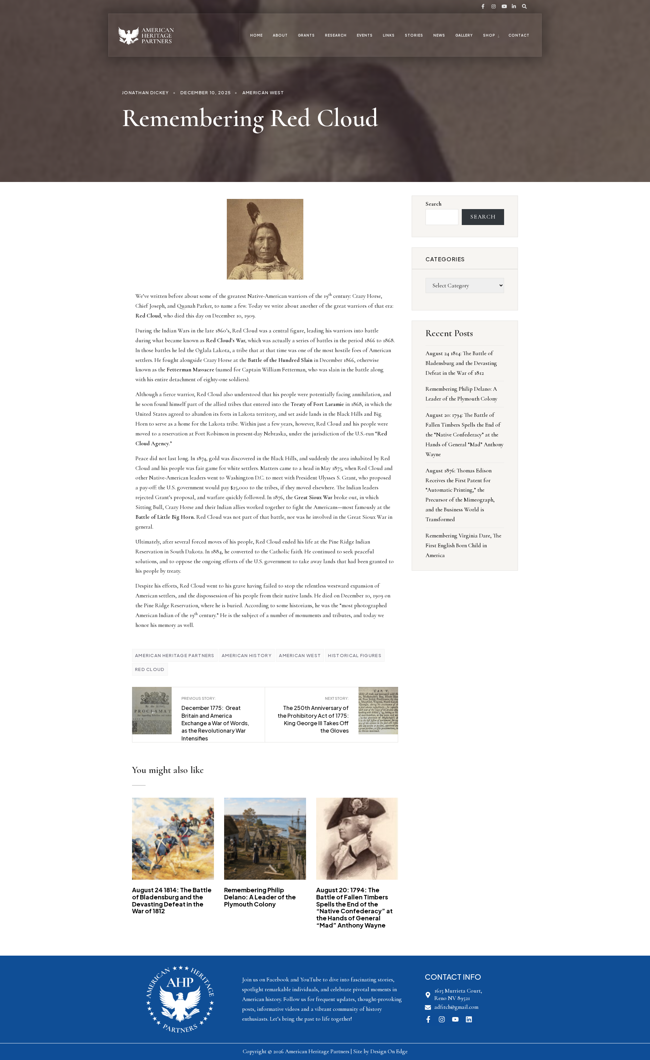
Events (365, 35)
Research (336, 35)
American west (300, 655)
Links (389, 35)
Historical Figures (354, 655)
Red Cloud (150, 669)
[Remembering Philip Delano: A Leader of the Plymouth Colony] (265, 839)
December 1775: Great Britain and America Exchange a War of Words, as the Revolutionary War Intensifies (215, 719)
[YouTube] (503, 7)
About (280, 35)
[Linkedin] (469, 1019)
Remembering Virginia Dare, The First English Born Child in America (463, 545)
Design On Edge (389, 1051)
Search (433, 203)
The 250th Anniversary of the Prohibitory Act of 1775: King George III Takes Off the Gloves (313, 715)
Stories (414, 35)
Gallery (464, 35)
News (439, 35)
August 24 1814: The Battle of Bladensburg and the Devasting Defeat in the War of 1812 (172, 900)
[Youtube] (455, 1019)
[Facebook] (483, 7)
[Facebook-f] (428, 1019)
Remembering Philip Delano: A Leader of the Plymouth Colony (260, 897)
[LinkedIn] (513, 7)
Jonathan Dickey (145, 92)
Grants (306, 35)
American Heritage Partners (175, 655)
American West (263, 92)
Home (256, 35)
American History (247, 655)
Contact (518, 35)
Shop (489, 35)
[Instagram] (493, 7)
